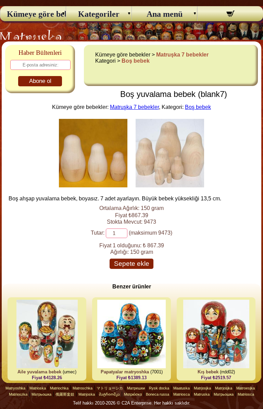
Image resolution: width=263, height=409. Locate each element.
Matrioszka (18, 394)
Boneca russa (157, 394)
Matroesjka (245, 388)
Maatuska (181, 388)
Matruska (202, 394)
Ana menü (165, 14)
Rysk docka (159, 388)
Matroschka (82, 388)
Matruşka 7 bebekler (182, 55)
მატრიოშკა (109, 394)
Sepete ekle (131, 263)
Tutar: (97, 233)
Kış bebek (208, 371)
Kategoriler (99, 14)
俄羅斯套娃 (64, 394)
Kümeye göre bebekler (33, 14)
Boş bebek (136, 61)
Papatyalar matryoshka (125, 371)
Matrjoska (86, 394)
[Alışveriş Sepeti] (230, 15)
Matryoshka (15, 388)
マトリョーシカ (110, 388)
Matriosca (181, 394)
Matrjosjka (202, 388)
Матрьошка (41, 394)
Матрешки (136, 388)
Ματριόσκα (133, 394)
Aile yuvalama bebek (39, 371)
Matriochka (59, 388)
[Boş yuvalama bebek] (93, 185)
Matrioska (37, 388)
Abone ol (40, 81)
